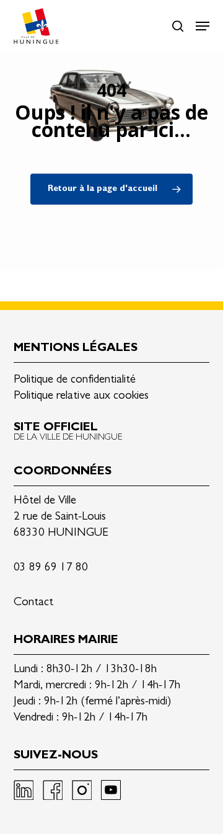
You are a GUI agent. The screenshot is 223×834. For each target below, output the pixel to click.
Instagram (82, 790)
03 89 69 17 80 (51, 568)
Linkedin (23, 790)
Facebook (53, 790)
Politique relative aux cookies (81, 396)
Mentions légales (76, 349)
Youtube (111, 790)
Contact (33, 603)
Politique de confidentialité (75, 380)
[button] (202, 26)
